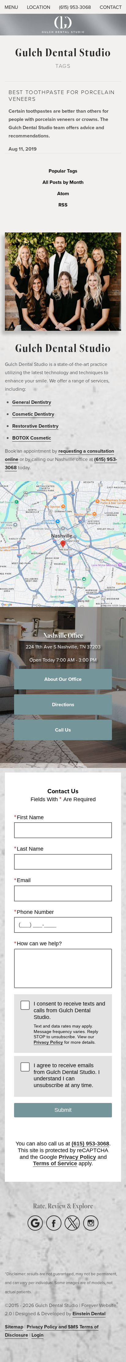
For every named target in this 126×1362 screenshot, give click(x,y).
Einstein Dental (89, 1313)
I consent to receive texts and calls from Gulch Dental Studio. (69, 1022)
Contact (111, 7)
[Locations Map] (63, 543)
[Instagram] (90, 1223)
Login (37, 1334)
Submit (63, 1110)
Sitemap (14, 1326)
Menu (11, 7)
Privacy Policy (48, 1042)
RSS (63, 205)
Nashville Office (63, 635)
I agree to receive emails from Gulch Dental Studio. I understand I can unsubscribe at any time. (67, 1075)
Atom (63, 194)
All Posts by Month (63, 182)
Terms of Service (55, 1163)
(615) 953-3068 (75, 7)
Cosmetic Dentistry (33, 414)
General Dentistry (31, 402)
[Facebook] (53, 1223)
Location (38, 7)
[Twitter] (72, 1223)
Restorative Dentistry (35, 425)
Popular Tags (63, 171)
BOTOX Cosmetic (31, 437)
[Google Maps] (35, 1223)
